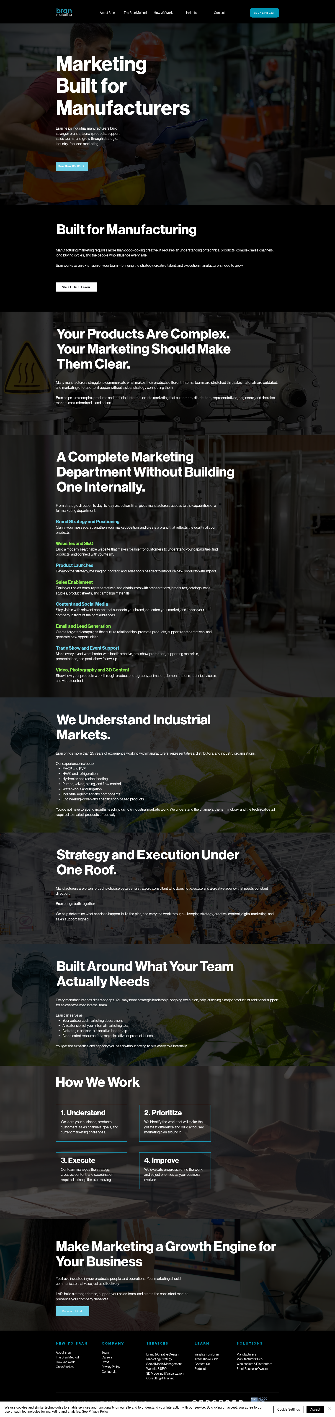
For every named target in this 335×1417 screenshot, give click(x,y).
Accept (315, 1409)
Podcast (200, 1369)
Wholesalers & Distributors (254, 1364)
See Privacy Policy (95, 1411)
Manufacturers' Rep (250, 1359)
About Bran (63, 1352)
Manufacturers (246, 1354)
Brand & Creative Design (162, 1354)
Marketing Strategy (159, 1359)
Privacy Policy (111, 1367)
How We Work (65, 1362)
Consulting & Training (160, 1378)
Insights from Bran (207, 1354)
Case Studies (65, 1367)
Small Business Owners (252, 1369)
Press (105, 1362)
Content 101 (202, 1364)
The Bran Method (67, 1357)
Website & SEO (156, 1369)
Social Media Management (164, 1364)
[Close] (329, 1409)
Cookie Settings (288, 1409)
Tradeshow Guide (206, 1359)
